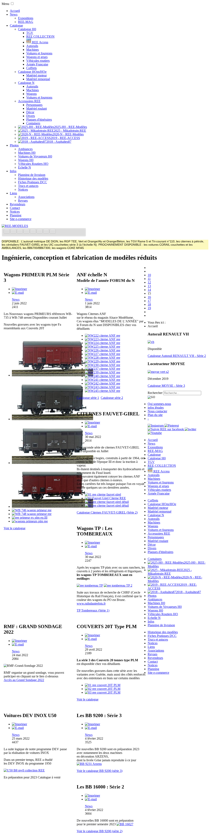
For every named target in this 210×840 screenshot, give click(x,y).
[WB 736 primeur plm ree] (52, 375)
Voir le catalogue (14, 528)
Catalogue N (26, 82)
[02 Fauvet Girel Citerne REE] (105, 498)
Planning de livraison (31, 175)
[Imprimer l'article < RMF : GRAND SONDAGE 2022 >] (19, 640)
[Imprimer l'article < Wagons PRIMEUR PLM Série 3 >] (19, 289)
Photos (14, 145)
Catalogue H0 (27, 29)
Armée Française (37, 64)
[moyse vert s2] (158, 371)
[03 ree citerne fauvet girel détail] (107, 502)
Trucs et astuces (28, 186)
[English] (14, 232)
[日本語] (52, 232)
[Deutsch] (20, 232)
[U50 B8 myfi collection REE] (24, 770)
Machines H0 (26, 152)
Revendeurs (17, 204)
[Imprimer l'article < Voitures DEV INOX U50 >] (19, 724)
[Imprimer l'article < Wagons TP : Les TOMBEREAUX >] (92, 542)
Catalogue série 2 (112, 397)
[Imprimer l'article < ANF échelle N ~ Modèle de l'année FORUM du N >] (92, 289)
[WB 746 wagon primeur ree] (31, 510)
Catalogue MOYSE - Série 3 (166, 385)
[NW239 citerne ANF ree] (102, 372)
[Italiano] (27, 232)
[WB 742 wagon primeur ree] (52, 462)
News (13, 14)
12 (149, 282)
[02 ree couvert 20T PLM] (102, 688)
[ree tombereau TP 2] (118, 585)
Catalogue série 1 (88, 397)
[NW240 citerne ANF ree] (102, 376)
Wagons (31, 94)
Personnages (34, 105)
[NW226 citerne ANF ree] (102, 350)
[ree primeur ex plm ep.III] (29, 517)
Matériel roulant (36, 108)
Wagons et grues (37, 57)
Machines (32, 49)
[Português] (40, 232)
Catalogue (16, 25)
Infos (13, 171)
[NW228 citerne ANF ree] (102, 357)
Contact (15, 208)
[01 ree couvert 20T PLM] (102, 685)
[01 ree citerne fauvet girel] (103, 494)
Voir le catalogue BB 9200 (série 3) (99, 771)
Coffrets (31, 68)
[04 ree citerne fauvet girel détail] (107, 505)
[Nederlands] (46, 232)
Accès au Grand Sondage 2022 (24, 680)
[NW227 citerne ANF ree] (102, 354)
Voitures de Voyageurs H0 (35, 156)
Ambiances (25, 149)
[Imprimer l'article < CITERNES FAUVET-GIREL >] (92, 422)
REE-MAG (25, 22)
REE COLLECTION (40, 36)
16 (149, 297)
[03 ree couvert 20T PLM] (102, 692)
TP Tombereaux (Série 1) (93, 610)
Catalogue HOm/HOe (32, 71)
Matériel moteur (36, 75)
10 (149, 275)
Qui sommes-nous (159, 404)
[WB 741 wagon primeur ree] (52, 419)
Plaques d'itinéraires (39, 119)
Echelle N (24, 167)
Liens (13, 193)
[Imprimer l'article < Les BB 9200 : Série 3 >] (92, 724)
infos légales (156, 407)
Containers (33, 123)
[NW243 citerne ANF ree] (102, 387)
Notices (23, 189)
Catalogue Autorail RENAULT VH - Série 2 (177, 356)
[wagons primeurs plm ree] (30, 521)
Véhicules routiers (38, 60)
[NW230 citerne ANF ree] (102, 365)
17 (149, 300)
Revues (23, 200)
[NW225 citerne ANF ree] (102, 346)
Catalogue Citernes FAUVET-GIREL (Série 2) (107, 512)
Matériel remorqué (38, 79)
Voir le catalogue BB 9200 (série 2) (99, 831)
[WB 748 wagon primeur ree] (31, 514)
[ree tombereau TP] (90, 585)
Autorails (32, 46)
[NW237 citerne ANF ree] (102, 368)
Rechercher (155, 393)
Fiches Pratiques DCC (32, 182)
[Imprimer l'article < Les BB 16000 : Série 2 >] (92, 795)
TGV (29, 33)
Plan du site (155, 415)
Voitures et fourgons (39, 53)
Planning (15, 215)
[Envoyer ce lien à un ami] (18, 292)
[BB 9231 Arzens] (89, 764)
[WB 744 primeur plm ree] (52, 506)
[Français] (7, 232)
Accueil (15, 10)
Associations (26, 197)
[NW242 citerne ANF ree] (102, 383)
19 (149, 308)
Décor (30, 112)
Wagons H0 (25, 160)
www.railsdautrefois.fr (91, 603)
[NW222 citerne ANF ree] (102, 335)
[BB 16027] (124, 824)
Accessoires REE (29, 101)
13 (149, 286)
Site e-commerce (20, 219)
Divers (30, 116)
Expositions (25, 18)
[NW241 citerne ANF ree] (102, 379)
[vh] (151, 342)
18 (149, 304)
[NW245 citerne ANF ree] (102, 390)
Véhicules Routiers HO (33, 163)
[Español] (33, 232)
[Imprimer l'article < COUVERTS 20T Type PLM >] (92, 635)
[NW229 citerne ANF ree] (102, 361)
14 (149, 289)
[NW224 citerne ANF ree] (102, 343)
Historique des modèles (33, 178)
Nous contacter (157, 411)
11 (149, 278)
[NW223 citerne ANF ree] (102, 339)
